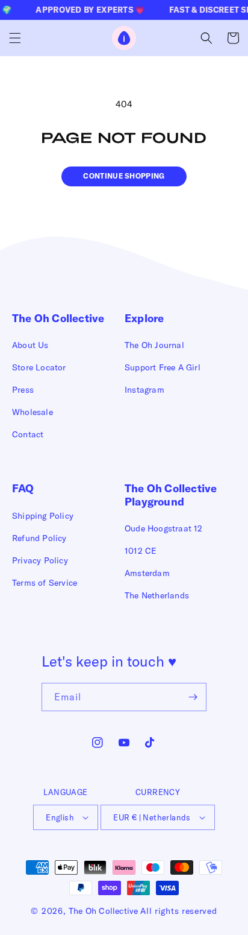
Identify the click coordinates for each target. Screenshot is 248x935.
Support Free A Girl (162, 367)
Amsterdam (147, 573)
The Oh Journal (154, 345)
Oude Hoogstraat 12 (164, 528)
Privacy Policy (40, 560)
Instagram (144, 389)
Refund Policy (39, 538)
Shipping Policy (42, 515)
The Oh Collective (103, 910)
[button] (15, 38)
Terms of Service (44, 582)
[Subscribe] (192, 697)
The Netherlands (157, 595)
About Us (30, 345)
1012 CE (141, 550)
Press (23, 389)
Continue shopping (123, 175)
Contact (27, 434)
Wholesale (32, 412)
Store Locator (39, 367)
